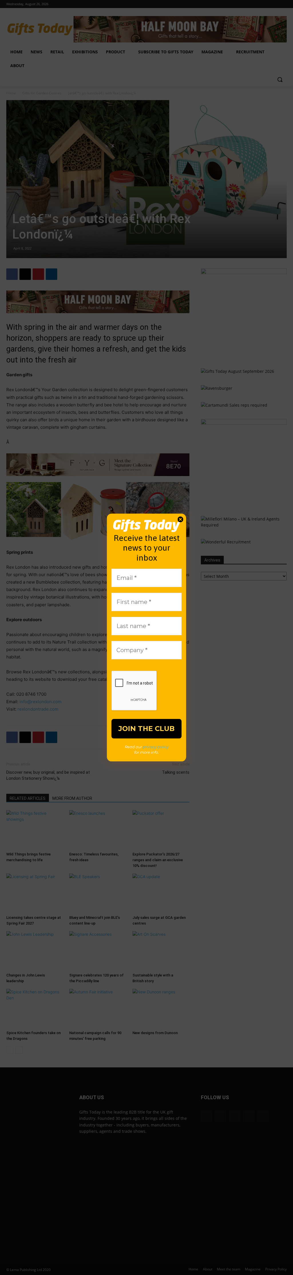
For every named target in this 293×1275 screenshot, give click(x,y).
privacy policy (156, 746)
